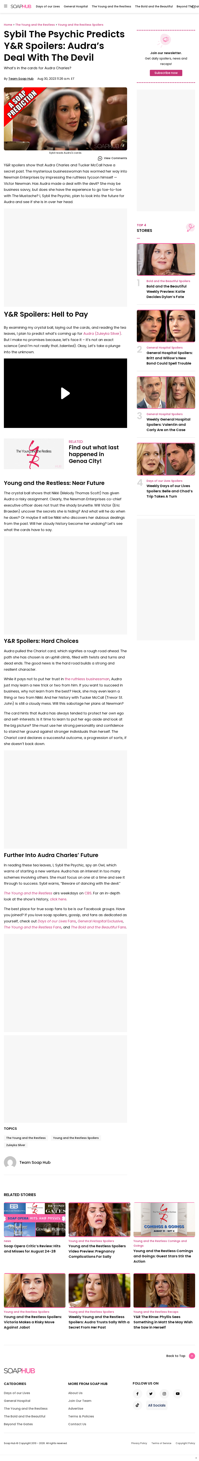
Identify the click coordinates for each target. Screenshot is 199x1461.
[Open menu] (5, 6)
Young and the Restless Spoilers (76, 1138)
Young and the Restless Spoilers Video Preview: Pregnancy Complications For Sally (97, 1251)
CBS (88, 893)
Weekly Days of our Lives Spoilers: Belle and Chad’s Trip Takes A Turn (170, 491)
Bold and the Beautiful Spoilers (168, 281)
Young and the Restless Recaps (156, 1312)
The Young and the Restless (111, 6)
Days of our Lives (48, 6)
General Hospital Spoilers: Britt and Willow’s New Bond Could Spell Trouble (170, 358)
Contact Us (77, 1424)
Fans (57, 921)
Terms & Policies (81, 1416)
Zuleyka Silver (15, 1145)
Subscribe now (166, 73)
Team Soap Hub (21, 78)
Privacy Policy (139, 1443)
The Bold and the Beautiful (154, 6)
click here (58, 899)
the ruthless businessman (87, 679)
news (7, 1241)
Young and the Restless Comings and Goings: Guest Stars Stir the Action (163, 1256)
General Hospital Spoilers (165, 348)
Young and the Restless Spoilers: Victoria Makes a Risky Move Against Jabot (33, 1322)
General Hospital (76, 6)
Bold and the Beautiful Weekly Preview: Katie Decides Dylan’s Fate (167, 291)
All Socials (157, 1405)
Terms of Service (161, 1443)
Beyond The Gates (18, 1424)
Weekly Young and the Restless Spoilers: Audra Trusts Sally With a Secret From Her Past (99, 1322)
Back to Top (175, 1356)
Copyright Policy (185, 1443)
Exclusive (100, 921)
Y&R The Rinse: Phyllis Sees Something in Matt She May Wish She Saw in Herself (163, 1322)
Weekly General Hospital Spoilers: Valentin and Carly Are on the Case (168, 424)
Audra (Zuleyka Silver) (102, 333)
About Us (75, 1393)
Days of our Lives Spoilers (164, 481)
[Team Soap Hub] (11, 1162)
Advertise (75, 1408)
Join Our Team (79, 1401)
